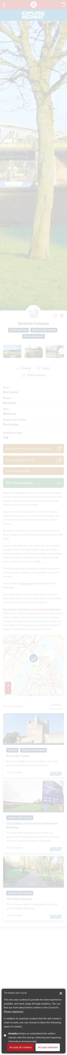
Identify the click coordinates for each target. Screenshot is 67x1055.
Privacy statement (13, 1011)
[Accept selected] (60, 993)
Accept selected (47, 1047)
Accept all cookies (21, 1047)
